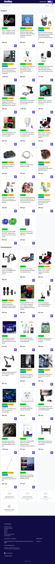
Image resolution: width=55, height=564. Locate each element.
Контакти (6, 529)
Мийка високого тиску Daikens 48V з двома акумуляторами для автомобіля (27, 102)
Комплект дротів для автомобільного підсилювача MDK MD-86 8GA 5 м (45, 168)
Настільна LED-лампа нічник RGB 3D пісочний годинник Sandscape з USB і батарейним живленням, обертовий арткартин (27, 33)
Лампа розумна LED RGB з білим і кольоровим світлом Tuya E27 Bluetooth (27, 340)
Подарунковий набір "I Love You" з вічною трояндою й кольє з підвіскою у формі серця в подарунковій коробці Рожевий (27, 306)
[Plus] (9, 46)
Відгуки (5, 532)
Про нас (5, 531)
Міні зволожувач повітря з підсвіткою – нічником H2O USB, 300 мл (26, 233)
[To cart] (15, 46)
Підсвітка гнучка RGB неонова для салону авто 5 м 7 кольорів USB (9, 410)
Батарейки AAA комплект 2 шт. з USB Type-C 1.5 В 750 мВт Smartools (45, 340)
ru (51, 1)
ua (49, 1)
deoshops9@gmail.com (9, 545)
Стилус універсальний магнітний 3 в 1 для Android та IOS (9, 479)
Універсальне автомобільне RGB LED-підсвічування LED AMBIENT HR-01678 (26, 476)
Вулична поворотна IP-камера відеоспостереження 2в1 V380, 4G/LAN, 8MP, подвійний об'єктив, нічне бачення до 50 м (45, 36)
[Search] (42, 5)
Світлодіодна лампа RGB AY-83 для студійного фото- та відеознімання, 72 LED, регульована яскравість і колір (27, 69)
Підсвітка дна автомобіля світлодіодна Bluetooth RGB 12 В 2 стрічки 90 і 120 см (27, 270)
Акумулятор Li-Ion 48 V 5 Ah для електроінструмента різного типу (8, 166)
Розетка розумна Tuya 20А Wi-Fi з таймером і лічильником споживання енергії (27, 134)
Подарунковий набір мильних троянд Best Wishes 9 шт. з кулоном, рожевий (9, 134)
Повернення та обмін (8, 528)
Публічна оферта (7, 535)
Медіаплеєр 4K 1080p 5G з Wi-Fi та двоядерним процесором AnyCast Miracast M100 (45, 408)
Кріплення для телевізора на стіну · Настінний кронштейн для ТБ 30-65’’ (45, 443)
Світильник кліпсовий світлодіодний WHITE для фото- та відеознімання (44, 304)
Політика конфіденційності (9, 534)
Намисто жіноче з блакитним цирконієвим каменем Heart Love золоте (45, 102)
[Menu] (1, 1)
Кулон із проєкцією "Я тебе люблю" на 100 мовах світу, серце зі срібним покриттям (8, 32)
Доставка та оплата (8, 526)
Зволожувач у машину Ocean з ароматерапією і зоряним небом (45, 376)
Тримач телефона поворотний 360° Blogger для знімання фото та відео (9, 374)
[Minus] (3, 46)
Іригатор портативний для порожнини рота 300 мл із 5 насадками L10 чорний (26, 376)
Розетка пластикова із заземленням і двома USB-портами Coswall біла (26, 408)
